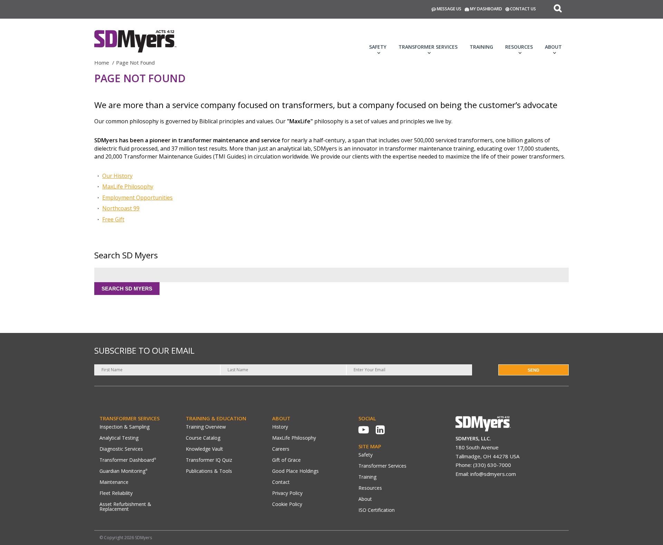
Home (101, 62)
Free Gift (113, 219)
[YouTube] (363, 430)
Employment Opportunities (137, 197)
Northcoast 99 (121, 208)
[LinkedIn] (380, 430)
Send (533, 370)
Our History (117, 176)
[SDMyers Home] (483, 429)
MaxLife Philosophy (127, 186)
